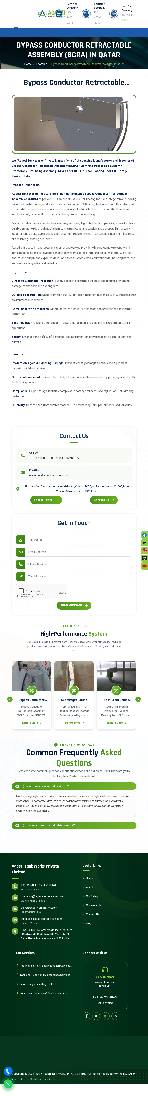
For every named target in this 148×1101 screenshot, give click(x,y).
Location (41, 64)
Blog (88, 923)
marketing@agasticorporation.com (42, 896)
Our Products (94, 905)
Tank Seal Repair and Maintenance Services (44, 974)
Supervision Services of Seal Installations (43, 993)
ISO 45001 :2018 (97, 18)
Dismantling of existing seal (35, 984)
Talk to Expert (44, 500)
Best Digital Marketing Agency (40, 1079)
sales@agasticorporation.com (39, 907)
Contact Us (101, 500)
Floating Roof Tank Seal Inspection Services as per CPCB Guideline (43, 966)
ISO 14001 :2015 (70, 18)
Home (28, 64)
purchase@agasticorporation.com (41, 918)
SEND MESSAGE (71, 605)
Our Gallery (92, 896)
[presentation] (10, 699)
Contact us (76, 776)
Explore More (30, 722)
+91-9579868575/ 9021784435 (39, 885)
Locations (92, 932)
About (89, 887)
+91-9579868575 (105, 997)
